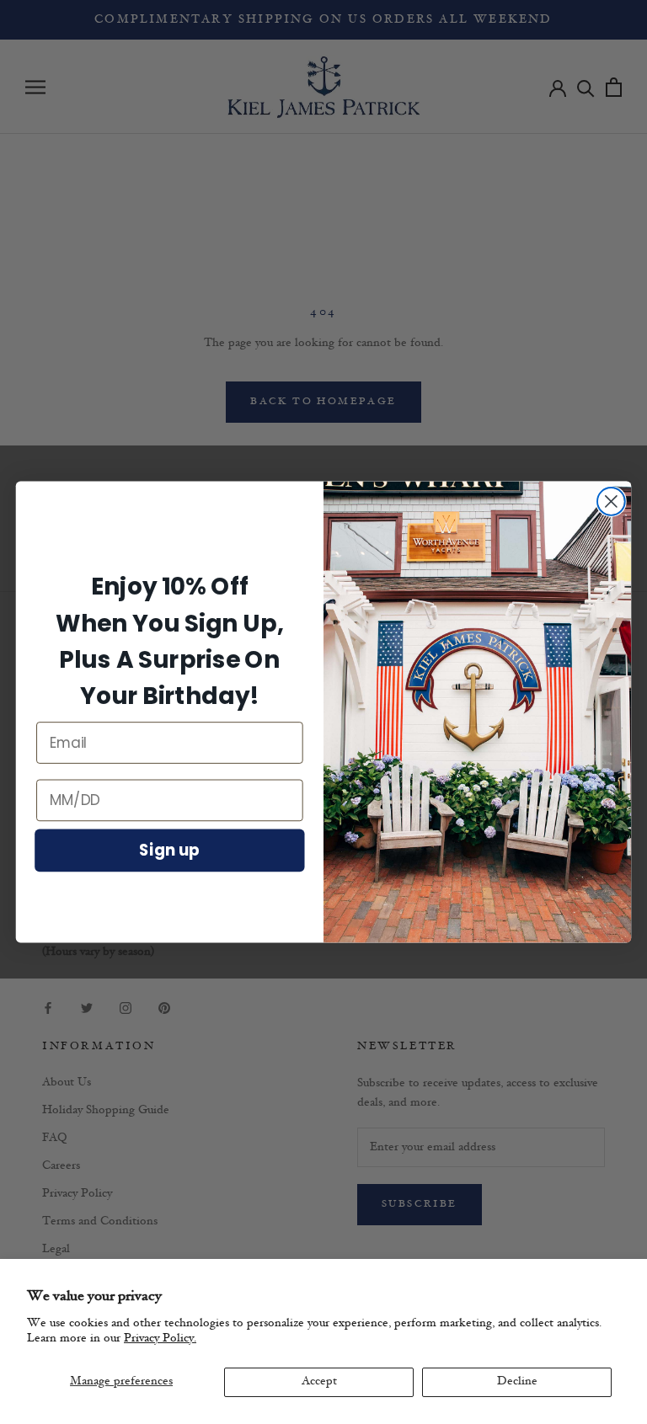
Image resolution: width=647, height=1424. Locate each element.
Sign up (169, 850)
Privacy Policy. (160, 1338)
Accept (319, 1381)
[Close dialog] (611, 501)
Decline (517, 1381)
